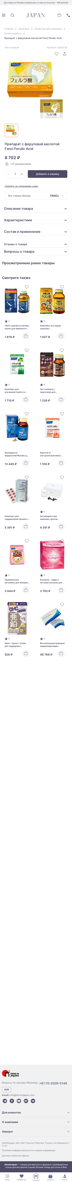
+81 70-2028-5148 (53, 1083)
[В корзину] (25, 336)
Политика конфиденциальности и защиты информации (28, 1150)
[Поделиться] (64, 53)
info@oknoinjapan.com (22, 1095)
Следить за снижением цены (21, 186)
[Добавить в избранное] (56, 53)
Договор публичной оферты (15, 1155)
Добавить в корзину (47, 173)
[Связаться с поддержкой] (68, 15)
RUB (6, 1089)
